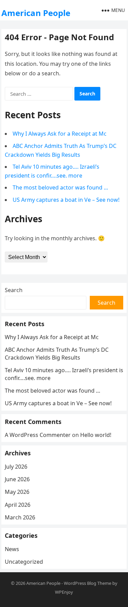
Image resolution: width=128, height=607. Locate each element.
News (12, 549)
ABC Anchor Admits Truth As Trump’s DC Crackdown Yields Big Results (57, 353)
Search (14, 290)
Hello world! (95, 435)
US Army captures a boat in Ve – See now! (66, 199)
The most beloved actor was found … (60, 187)
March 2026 (20, 517)
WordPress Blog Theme (87, 583)
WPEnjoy (64, 592)
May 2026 (17, 492)
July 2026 (16, 466)
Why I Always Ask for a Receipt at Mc (59, 133)
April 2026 (17, 505)
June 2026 (17, 479)
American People (35, 12)
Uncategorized (24, 561)
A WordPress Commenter (38, 435)
